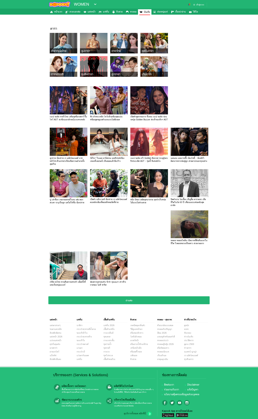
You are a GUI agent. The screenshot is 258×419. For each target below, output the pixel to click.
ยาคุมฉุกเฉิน (162, 359)
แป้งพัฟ (53, 355)
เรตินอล (133, 355)
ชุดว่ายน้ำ (107, 344)
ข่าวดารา (187, 348)
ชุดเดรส (106, 336)
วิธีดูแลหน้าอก (136, 329)
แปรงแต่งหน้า (55, 340)
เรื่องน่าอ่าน (180, 11)
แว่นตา (80, 348)
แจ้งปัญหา (192, 389)
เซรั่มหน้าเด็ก (136, 348)
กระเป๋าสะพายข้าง (84, 336)
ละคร (186, 329)
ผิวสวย (119, 11)
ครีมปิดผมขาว (163, 348)
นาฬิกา (80, 325)
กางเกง (106, 351)
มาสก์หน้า (134, 340)
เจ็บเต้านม (161, 355)
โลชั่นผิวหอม (136, 336)
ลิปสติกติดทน (55, 333)
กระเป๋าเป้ (81, 351)
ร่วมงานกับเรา (171, 389)
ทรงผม (133, 11)
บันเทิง (147, 11)
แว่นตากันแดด (83, 355)
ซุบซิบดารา (189, 359)
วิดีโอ (195, 11)
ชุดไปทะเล (108, 355)
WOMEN (81, 4)
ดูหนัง (186, 325)
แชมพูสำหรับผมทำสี (166, 336)
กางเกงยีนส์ (108, 333)
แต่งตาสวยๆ (55, 325)
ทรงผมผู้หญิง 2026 (165, 344)
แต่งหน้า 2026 (56, 336)
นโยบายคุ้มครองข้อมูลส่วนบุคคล (181, 394)
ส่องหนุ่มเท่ (162, 11)
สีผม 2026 (162, 333)
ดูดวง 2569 (189, 344)
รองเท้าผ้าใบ (82, 333)
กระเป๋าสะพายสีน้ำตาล (86, 329)
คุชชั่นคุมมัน (55, 344)
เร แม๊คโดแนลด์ (191, 355)
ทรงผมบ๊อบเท (163, 351)
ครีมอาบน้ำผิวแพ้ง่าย (139, 344)
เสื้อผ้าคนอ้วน (109, 359)
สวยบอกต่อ (74, 11)
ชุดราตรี (106, 348)
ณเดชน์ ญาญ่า (190, 351)
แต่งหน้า (92, 11)
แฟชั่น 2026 (108, 325)
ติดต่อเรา (169, 384)
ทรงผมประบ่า (163, 340)
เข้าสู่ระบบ (200, 5)
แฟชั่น (106, 11)
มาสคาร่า (53, 348)
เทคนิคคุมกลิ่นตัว (137, 325)
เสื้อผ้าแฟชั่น (108, 329)
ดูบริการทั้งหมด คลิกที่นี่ (135, 413)
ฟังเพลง (187, 333)
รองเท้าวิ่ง (81, 340)
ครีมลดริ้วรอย (136, 351)
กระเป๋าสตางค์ (82, 344)
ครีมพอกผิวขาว (136, 333)
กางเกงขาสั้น (108, 340)
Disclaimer (193, 384)
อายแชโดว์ (54, 351)
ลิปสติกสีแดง (55, 359)
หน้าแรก (58, 11)
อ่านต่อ (129, 300)
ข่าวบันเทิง (188, 336)
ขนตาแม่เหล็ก (56, 329)
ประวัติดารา (189, 340)
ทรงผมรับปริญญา (164, 329)
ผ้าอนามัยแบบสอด (165, 325)
